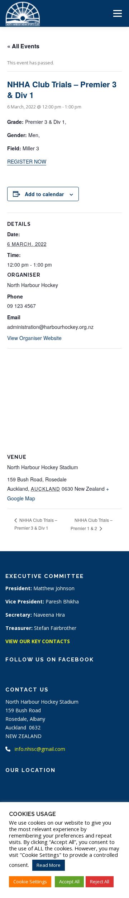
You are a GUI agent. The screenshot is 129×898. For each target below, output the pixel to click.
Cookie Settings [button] (30, 881)
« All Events (23, 46)
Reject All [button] (99, 881)
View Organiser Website (34, 337)
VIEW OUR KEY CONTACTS (37, 641)
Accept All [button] (69, 881)
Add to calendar (44, 194)
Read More (49, 865)
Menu (117, 13)
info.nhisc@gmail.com (40, 749)
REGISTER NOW (26, 161)
